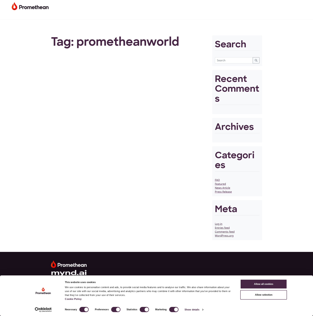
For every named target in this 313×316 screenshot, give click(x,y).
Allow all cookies (263, 284)
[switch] (115, 309)
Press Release (223, 191)
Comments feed (225, 231)
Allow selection (263, 294)
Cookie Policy (73, 299)
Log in (218, 224)
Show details (192, 309)
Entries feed (222, 228)
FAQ (217, 180)
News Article (222, 188)
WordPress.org (224, 235)
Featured (220, 184)
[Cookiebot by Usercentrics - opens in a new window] (43, 309)
